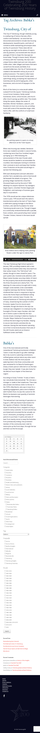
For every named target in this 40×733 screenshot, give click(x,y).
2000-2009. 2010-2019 (12, 622)
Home (4, 678)
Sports (8, 519)
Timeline (4, 684)
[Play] (6, 260)
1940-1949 (9, 603)
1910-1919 (9, 595)
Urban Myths (9, 526)
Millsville (8, 551)
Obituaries (5, 687)
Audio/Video (9, 470)
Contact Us (5, 691)
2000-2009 (9, 620)
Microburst (6, 651)
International (9, 549)
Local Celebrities (10, 490)
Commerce (9, 475)
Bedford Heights (10, 546)
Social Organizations (12, 517)
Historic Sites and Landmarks (14, 485)
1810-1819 (9, 571)
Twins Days (9, 521)
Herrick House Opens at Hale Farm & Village (15, 649)
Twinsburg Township (12, 563)
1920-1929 (9, 598)
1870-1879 (9, 586)
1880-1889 (9, 588)
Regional (8, 553)
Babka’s (8, 343)
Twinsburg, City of (17, 29)
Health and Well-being (12, 482)
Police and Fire (10, 499)
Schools (8, 514)
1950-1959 (9, 605)
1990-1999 (9, 617)
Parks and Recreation (12, 497)
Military (8, 494)
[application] (20, 259)
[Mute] (29, 260)
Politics (8, 502)
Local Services (10, 492)
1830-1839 (9, 576)
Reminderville (10, 556)
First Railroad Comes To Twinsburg (13, 644)
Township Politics (12, 507)
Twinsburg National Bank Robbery (22, 668)
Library (8, 487)
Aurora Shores (10, 544)
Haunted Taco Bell (16, 663)
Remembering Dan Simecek (11, 641)
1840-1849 (9, 578)
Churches (8, 473)
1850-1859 (9, 581)
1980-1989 (9, 612)
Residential (9, 512)
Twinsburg (9, 558)
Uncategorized (10, 524)
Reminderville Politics (13, 504)
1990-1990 (9, 615)
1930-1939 (9, 600)
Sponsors (5, 689)
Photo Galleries (6, 682)
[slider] (33, 259)
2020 (7, 627)
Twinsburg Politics (12, 509)
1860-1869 (9, 583)
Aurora (8, 541)
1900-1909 (9, 593)
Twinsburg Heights (11, 561)
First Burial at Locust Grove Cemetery (13, 646)
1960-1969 (9, 607)
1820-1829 (9, 573)
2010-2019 (9, 625)
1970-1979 (9, 610)
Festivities (9, 480)
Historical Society (7, 686)
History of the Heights (23, 660)
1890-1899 (9, 590)
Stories (4, 680)
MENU (6, 15)
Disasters (8, 477)
